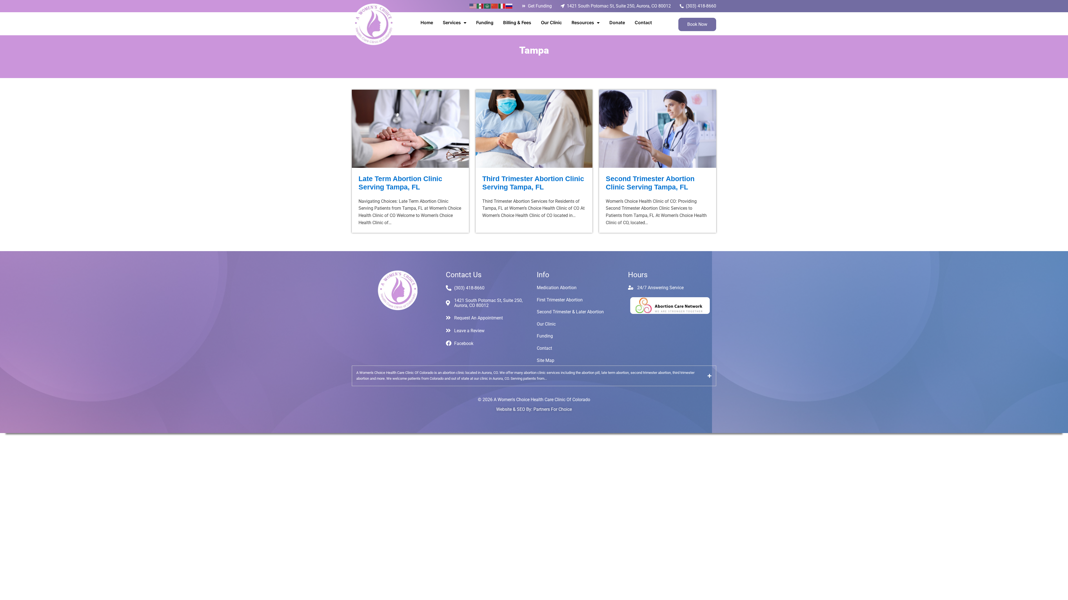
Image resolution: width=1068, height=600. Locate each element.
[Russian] (509, 6)
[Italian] (502, 6)
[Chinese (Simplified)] (494, 6)
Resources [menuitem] (583, 22)
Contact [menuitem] (643, 22)
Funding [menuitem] (484, 22)
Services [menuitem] (452, 22)
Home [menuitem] (427, 22)
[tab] (534, 376)
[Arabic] (487, 6)
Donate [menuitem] (617, 22)
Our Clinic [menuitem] (551, 22)
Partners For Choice (552, 409)
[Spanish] (480, 6)
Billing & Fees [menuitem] (517, 22)
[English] (473, 6)
